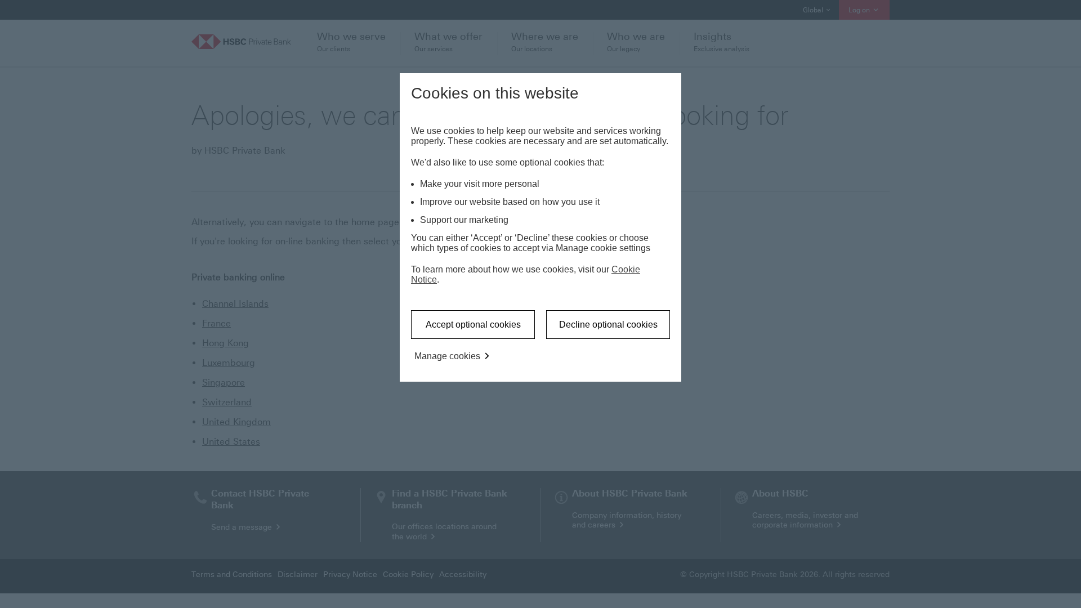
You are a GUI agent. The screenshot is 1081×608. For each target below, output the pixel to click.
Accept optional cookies (473, 324)
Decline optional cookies (608, 324)
